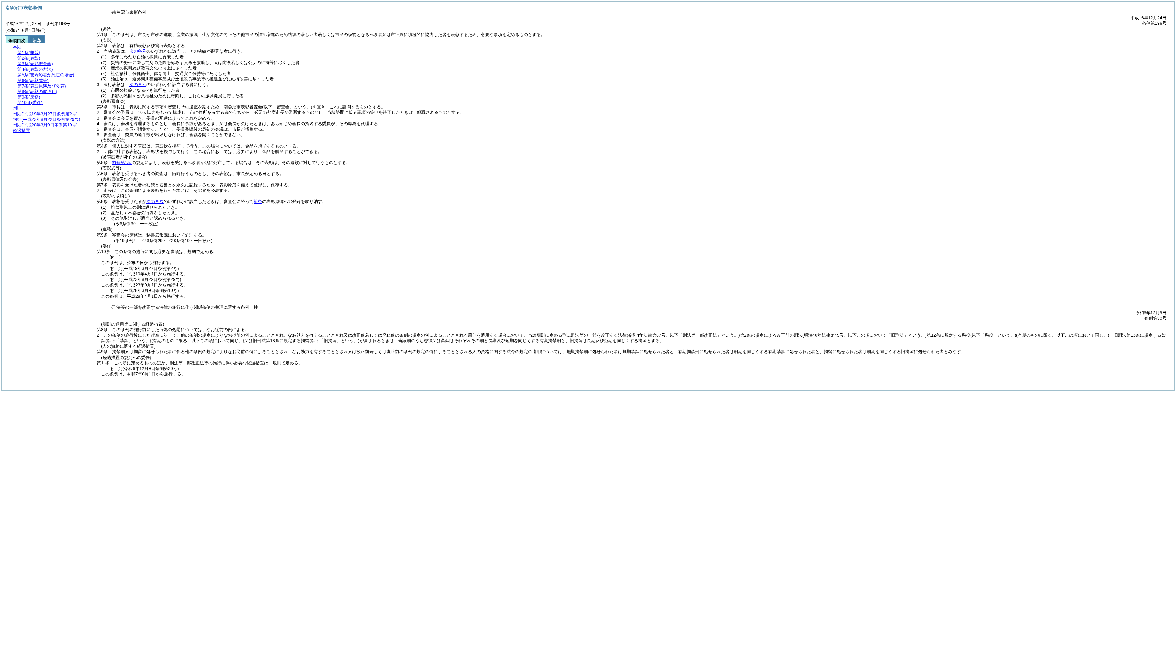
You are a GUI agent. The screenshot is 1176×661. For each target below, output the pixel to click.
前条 (258, 201)
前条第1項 (122, 162)
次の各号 (137, 51)
